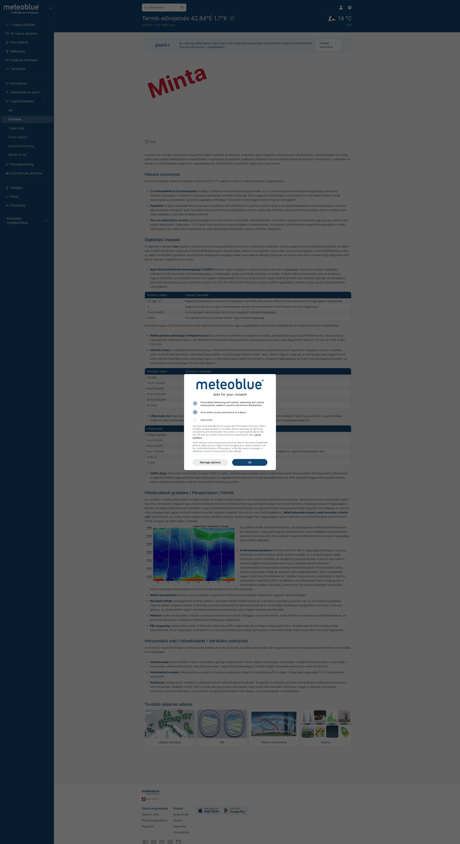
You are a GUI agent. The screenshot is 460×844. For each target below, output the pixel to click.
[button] (230, 420)
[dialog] (230, 422)
